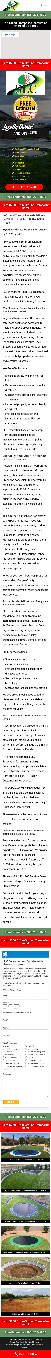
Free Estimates (37, 1344)
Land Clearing (34, 1342)
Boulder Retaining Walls (18, 1342)
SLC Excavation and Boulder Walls (19, 1339)
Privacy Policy (25, 1347)
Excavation (38, 1339)
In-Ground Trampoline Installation (18, 1344)
